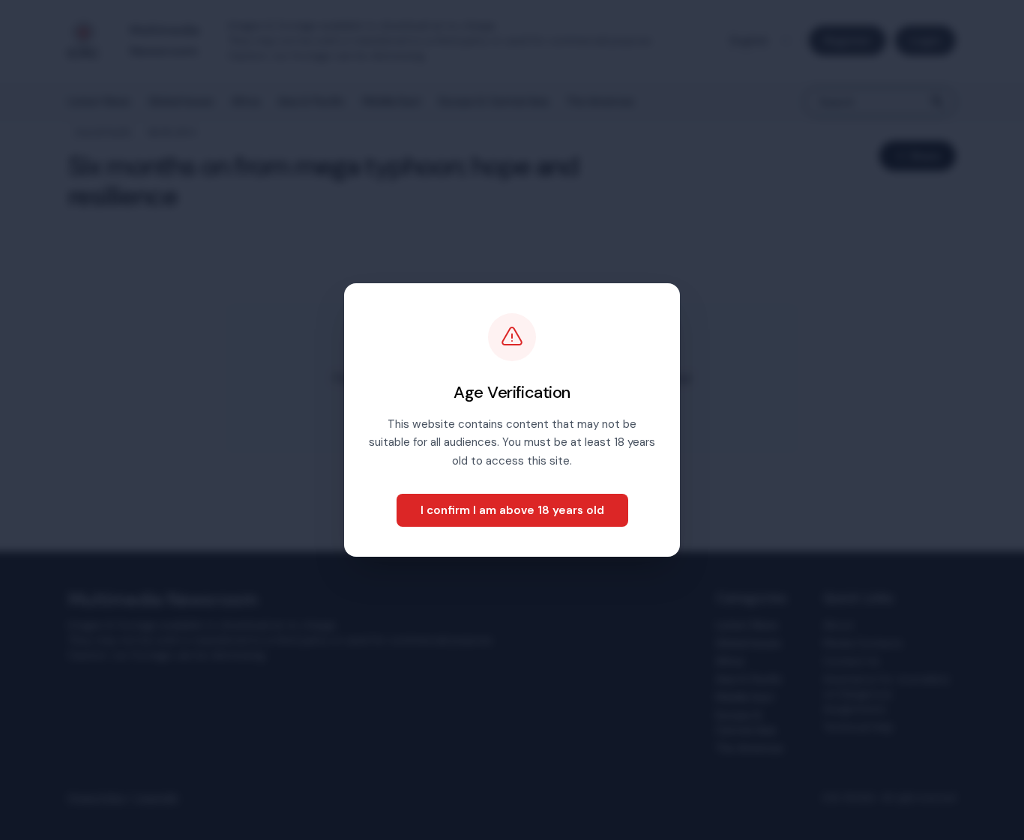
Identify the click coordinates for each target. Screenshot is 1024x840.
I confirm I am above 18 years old (512, 510)
